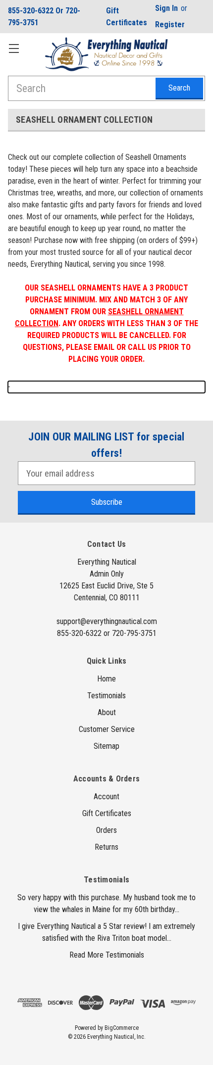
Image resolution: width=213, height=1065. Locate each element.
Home (106, 678)
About (107, 712)
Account (106, 796)
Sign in (166, 8)
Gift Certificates (126, 16)
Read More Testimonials (106, 955)
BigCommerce (122, 1027)
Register (170, 24)
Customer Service (107, 729)
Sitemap (106, 746)
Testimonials (106, 695)
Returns (106, 847)
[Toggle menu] (13, 48)
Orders (106, 830)
